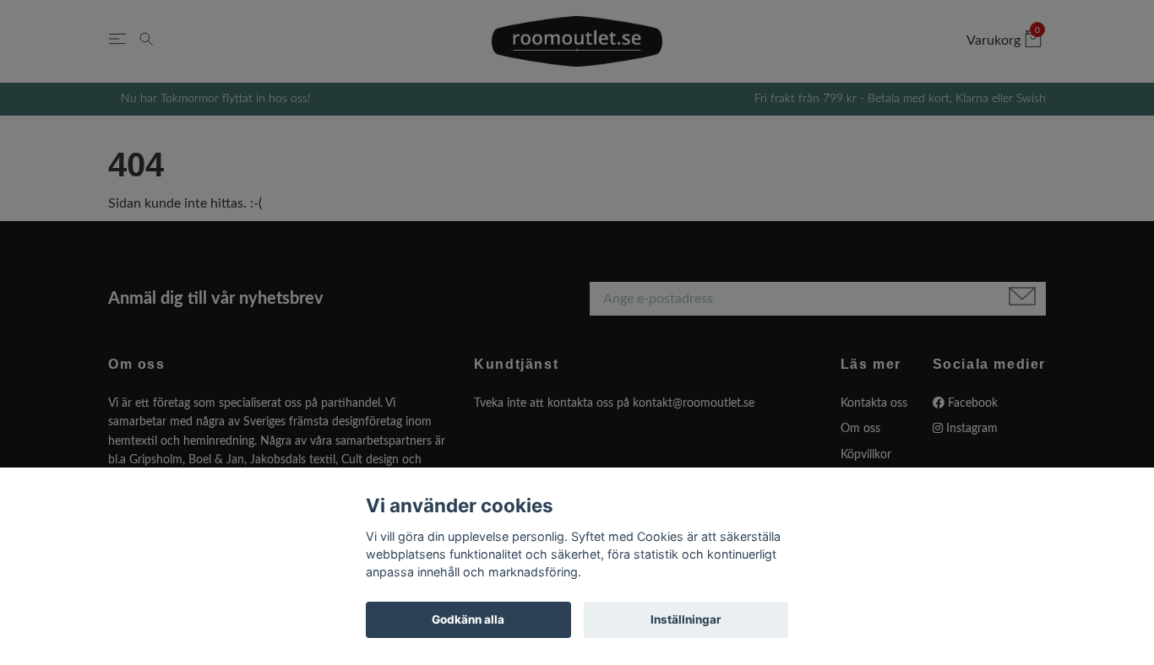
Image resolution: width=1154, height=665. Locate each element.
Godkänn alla (468, 619)
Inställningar (685, 619)
